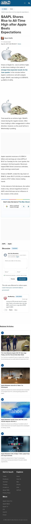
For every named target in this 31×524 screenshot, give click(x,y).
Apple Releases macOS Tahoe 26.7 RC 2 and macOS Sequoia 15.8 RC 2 (14, 420)
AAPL (4, 244)
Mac (18, 482)
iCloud (4, 515)
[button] (25, 3)
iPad (18, 487)
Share (16, 310)
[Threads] (28, 206)
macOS (5, 512)
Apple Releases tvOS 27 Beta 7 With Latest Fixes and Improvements (15, 455)
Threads (5, 484)
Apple (10, 244)
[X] (23, 206)
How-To (19, 479)
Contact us (6, 487)
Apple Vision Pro (7, 501)
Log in (17, 256)
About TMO (6, 490)
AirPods (19, 490)
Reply (10, 310)
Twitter (4, 476)
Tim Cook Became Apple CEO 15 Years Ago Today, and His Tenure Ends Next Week (13, 354)
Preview (13, 279)
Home (5, 9)
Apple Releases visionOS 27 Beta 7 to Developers (12, 386)
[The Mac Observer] (5, 3)
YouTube (5, 482)
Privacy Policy (6, 493)
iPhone (18, 484)
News (11, 9)
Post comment (22, 279)
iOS (4, 509)
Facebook (5, 479)
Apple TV (5, 506)
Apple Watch (6, 504)
